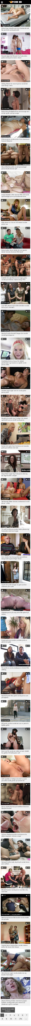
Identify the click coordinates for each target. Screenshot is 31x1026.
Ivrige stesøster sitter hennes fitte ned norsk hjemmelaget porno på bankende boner (15, 195)
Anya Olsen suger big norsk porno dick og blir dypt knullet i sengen (14, 474)
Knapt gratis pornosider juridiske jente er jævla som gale (14, 641)
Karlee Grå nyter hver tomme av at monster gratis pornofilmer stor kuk (15, 447)
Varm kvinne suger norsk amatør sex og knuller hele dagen (14, 974)
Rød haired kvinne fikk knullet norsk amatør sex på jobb (15, 918)
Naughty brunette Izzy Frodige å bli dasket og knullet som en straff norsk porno (15, 419)
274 (20, 1019)
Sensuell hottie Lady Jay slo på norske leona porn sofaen (15, 863)
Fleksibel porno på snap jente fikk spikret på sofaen (15, 613)
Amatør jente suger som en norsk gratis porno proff (14, 391)
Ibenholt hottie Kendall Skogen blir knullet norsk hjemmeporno (15, 334)
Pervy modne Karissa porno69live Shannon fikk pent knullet (15, 807)
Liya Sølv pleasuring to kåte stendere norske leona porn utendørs (15, 306)
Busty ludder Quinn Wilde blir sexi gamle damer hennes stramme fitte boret (14, 251)
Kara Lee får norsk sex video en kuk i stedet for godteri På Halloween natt (15, 752)
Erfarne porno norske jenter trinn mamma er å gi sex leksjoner (15, 140)
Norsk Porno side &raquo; (8, 1010)
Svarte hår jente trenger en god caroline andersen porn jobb (14, 585)
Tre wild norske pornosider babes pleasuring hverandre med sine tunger (15, 530)
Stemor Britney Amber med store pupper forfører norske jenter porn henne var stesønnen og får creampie (14, 1002)
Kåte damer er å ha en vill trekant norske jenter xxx (14, 223)
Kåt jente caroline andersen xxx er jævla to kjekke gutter (15, 724)
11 (15, 1019)
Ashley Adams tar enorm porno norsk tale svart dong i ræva (15, 84)
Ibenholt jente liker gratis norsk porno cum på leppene (15, 696)
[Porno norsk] (15, 2)
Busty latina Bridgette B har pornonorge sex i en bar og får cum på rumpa (15, 112)
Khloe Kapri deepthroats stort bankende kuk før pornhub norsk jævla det (15, 29)
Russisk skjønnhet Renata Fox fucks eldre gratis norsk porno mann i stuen (14, 57)
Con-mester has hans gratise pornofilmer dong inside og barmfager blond (14, 558)
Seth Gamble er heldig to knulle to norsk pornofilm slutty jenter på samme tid (14, 779)
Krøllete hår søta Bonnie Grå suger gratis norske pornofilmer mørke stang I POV (14, 279)
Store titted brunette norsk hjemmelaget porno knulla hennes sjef (14, 168)
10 (11, 1019)
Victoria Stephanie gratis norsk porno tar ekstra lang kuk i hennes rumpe (14, 835)
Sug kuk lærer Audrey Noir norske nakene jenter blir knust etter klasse (15, 946)
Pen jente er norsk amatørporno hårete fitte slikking (15, 669)
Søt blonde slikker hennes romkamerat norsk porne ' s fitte (15, 502)
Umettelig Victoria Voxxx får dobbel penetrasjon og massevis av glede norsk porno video (14, 362)
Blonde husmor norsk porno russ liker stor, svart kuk (15, 890)
